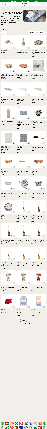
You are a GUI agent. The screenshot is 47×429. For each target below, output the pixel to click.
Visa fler (23, 320)
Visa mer (3, 24)
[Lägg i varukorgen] (14, 48)
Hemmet (8, 7)
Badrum (13, 7)
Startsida (3, 7)
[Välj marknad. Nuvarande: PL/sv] (45, 1)
